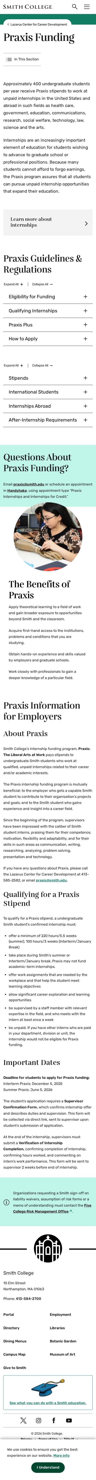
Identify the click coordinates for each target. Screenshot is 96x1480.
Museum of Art (62, 1354)
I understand (48, 1467)
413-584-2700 (28, 1299)
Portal (8, 1314)
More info (61, 1455)
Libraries (57, 1328)
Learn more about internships (31, 222)
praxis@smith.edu (28, 484)
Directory (11, 1328)
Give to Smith (14, 1368)
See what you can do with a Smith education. (48, 1403)
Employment (60, 1314)
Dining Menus (15, 1341)
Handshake (17, 490)
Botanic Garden (63, 1341)
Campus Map (14, 1354)
